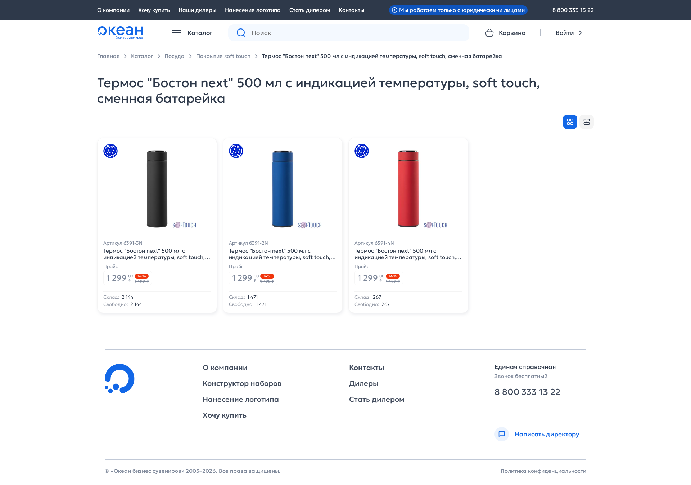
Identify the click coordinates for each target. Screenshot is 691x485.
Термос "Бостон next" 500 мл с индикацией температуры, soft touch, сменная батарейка (382, 56)
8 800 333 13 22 (573, 9)
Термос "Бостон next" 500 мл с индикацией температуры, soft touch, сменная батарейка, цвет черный (154, 254)
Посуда (174, 56)
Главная (108, 56)
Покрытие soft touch (223, 56)
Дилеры (364, 383)
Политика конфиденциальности (543, 470)
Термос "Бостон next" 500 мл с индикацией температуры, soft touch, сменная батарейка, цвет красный (405, 254)
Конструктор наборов (242, 383)
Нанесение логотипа (253, 10)
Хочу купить (154, 10)
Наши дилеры (197, 10)
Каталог (142, 56)
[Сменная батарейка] (110, 151)
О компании (113, 10)
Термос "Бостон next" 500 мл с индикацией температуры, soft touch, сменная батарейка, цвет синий (279, 254)
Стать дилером (309, 10)
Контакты (351, 10)
